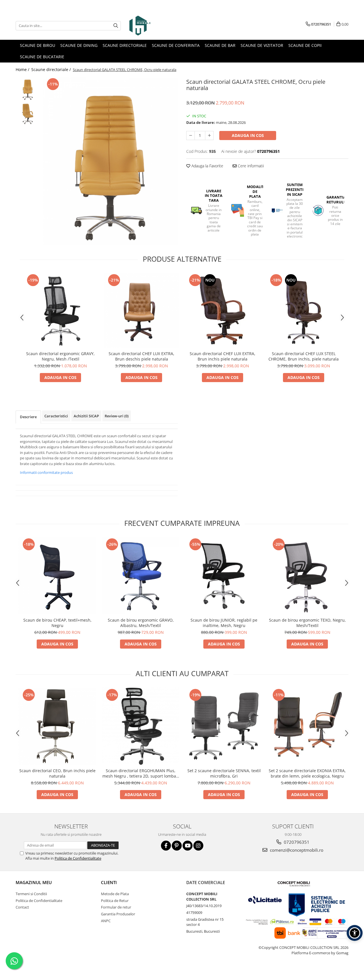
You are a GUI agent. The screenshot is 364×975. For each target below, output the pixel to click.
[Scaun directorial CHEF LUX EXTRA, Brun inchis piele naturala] (222, 310)
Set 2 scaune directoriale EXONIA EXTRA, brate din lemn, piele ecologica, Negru (307, 773)
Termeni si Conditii (31, 893)
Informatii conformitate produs (46, 472)
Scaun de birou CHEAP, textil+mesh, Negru (57, 622)
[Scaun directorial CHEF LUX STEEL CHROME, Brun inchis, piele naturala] (303, 310)
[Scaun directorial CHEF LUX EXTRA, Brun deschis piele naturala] (141, 310)
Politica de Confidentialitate (78, 858)
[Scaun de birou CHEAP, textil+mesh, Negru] (57, 575)
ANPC (106, 920)
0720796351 (296, 842)
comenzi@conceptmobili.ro (296, 850)
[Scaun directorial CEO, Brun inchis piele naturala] (57, 726)
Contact (22, 907)
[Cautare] (116, 25)
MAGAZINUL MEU (34, 882)
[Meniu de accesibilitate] (355, 933)
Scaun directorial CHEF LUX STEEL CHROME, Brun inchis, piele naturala (303, 356)
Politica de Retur (115, 900)
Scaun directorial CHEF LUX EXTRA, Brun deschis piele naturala (141, 356)
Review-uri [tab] (117, 415)
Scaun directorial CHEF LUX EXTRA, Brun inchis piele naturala (222, 356)
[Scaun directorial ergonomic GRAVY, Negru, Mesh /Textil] (60, 310)
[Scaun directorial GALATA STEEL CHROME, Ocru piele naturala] (110, 161)
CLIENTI (109, 882)
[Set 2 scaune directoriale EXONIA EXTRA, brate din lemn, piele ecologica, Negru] (307, 726)
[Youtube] (188, 846)
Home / (23, 69)
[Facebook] (166, 846)
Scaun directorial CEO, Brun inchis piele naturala (57, 773)
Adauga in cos (248, 135)
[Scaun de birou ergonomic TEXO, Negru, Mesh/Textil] (307, 575)
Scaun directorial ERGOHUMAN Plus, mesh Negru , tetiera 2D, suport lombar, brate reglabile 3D (140, 773)
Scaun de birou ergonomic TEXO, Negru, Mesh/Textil (307, 622)
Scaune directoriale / (51, 69)
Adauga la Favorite (206, 165)
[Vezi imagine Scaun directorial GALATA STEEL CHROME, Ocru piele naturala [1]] (28, 113)
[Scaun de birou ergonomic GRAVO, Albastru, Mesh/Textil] (140, 575)
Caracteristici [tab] (56, 415)
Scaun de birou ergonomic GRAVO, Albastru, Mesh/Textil (141, 622)
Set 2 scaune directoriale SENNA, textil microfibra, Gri (224, 773)
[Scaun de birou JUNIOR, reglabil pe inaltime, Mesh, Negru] (224, 575)
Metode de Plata (115, 893)
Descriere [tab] (28, 416)
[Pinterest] (177, 846)
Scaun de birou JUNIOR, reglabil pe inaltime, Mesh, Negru (224, 622)
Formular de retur (116, 907)
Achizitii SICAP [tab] (86, 415)
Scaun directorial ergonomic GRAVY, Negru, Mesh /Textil (60, 356)
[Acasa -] (157, 26)
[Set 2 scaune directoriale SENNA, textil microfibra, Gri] (224, 726)
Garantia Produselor (118, 913)
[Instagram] (198, 846)
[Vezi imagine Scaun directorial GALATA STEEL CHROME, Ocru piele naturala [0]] (28, 89)
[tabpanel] (110, 161)
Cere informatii (250, 165)
